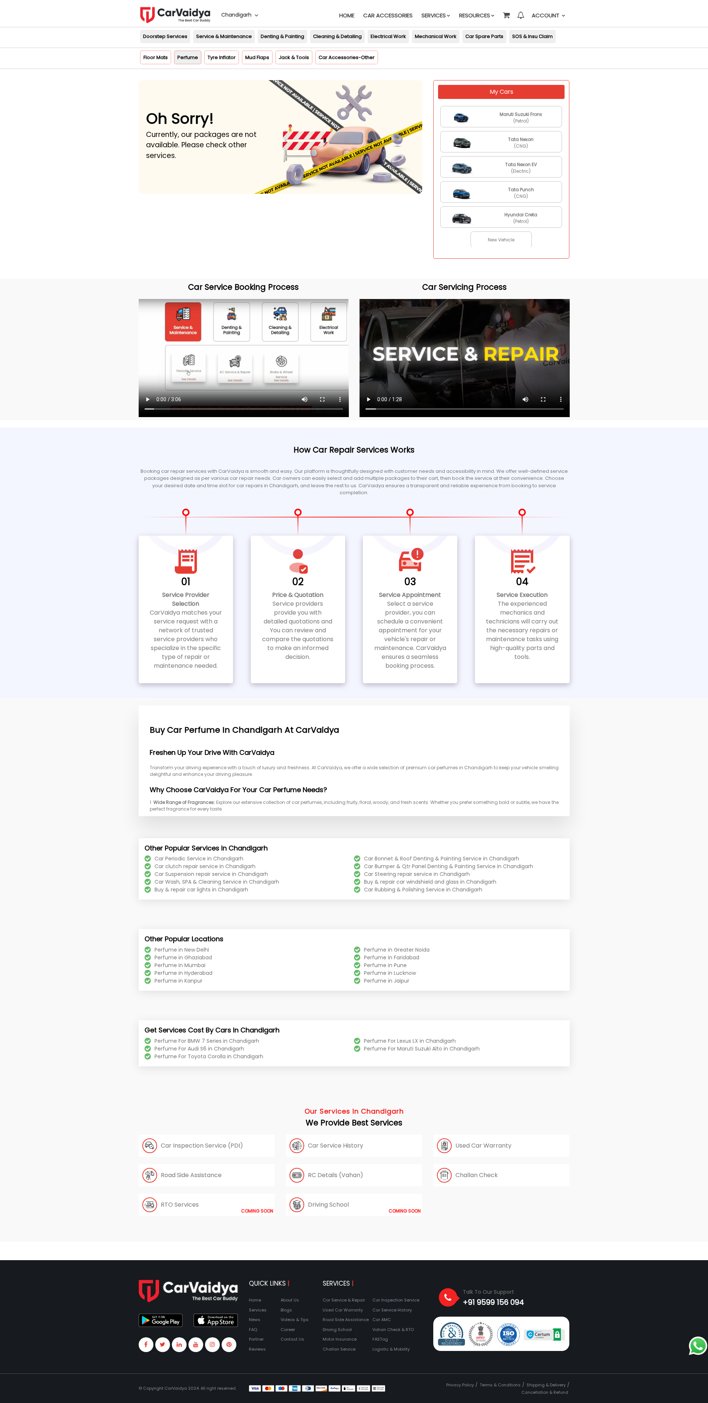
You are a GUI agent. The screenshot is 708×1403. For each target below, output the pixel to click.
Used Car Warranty (343, 1310)
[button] (506, 12)
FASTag (380, 1339)
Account (546, 15)
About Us (290, 1300)
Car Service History (392, 1310)
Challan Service (339, 1349)
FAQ (253, 1329)
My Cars (501, 91)
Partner (256, 1339)
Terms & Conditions (500, 1385)
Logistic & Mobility (391, 1349)
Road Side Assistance (346, 1320)
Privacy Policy (460, 1385)
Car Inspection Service (395, 1300)
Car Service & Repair (344, 1300)
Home (346, 15)
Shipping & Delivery (546, 1385)
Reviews (257, 1349)
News (254, 1320)
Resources (474, 15)
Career (288, 1329)
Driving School (337, 1329)
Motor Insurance (340, 1339)
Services (433, 15)
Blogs (286, 1310)
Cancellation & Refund (544, 1392)
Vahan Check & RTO (393, 1329)
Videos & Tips (295, 1320)
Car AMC (381, 1320)
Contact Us (292, 1339)
